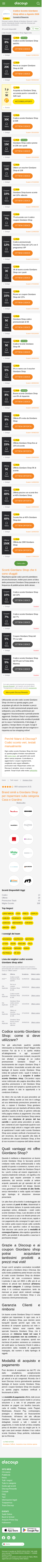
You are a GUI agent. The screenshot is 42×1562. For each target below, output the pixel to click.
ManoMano (7, 939)
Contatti (5, 1492)
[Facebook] (3, 1537)
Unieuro (6, 918)
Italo (30, 944)
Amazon (6, 927)
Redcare (21, 944)
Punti (7, 18)
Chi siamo (6, 1472)
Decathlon (7, 948)
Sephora (17, 948)
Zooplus (34, 913)
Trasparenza (7, 1503)
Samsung (6, 923)
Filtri (37, 29)
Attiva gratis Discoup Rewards (17, 692)
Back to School (8, 1517)
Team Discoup (8, 1505)
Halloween (6, 1523)
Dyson (5, 944)
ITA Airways (16, 918)
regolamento (33, 688)
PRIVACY (27, 1553)
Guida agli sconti (9, 1486)
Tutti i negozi (7, 1480)
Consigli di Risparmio (21, 17)
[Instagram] (13, 1537)
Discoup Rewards (9, 686)
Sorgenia (29, 923)
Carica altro (21, 563)
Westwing (29, 939)
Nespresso (18, 939)
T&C (4, 1497)
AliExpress (27, 918)
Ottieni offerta (23, 426)
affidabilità (33, 770)
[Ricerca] (38, 3)
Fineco (25, 913)
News (4, 1478)
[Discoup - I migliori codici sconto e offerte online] (21, 3)
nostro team (11, 756)
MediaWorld (17, 923)
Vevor (13, 944)
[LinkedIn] (8, 1537)
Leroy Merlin (8, 913)
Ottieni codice (22, 49)
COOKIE (34, 1553)
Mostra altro (21, 803)
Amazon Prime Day (10, 1520)
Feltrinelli (7, 953)
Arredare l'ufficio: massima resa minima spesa (20, 1444)
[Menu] (4, 3)
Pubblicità (6, 1475)
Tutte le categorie (9, 1483)
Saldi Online (7, 1514)
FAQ (4, 1494)
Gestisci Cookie (7, 1555)
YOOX (18, 913)
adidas (26, 948)
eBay (13, 927)
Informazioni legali (9, 1500)
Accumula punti (23, 101)
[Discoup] (21, 1462)
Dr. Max (17, 953)
